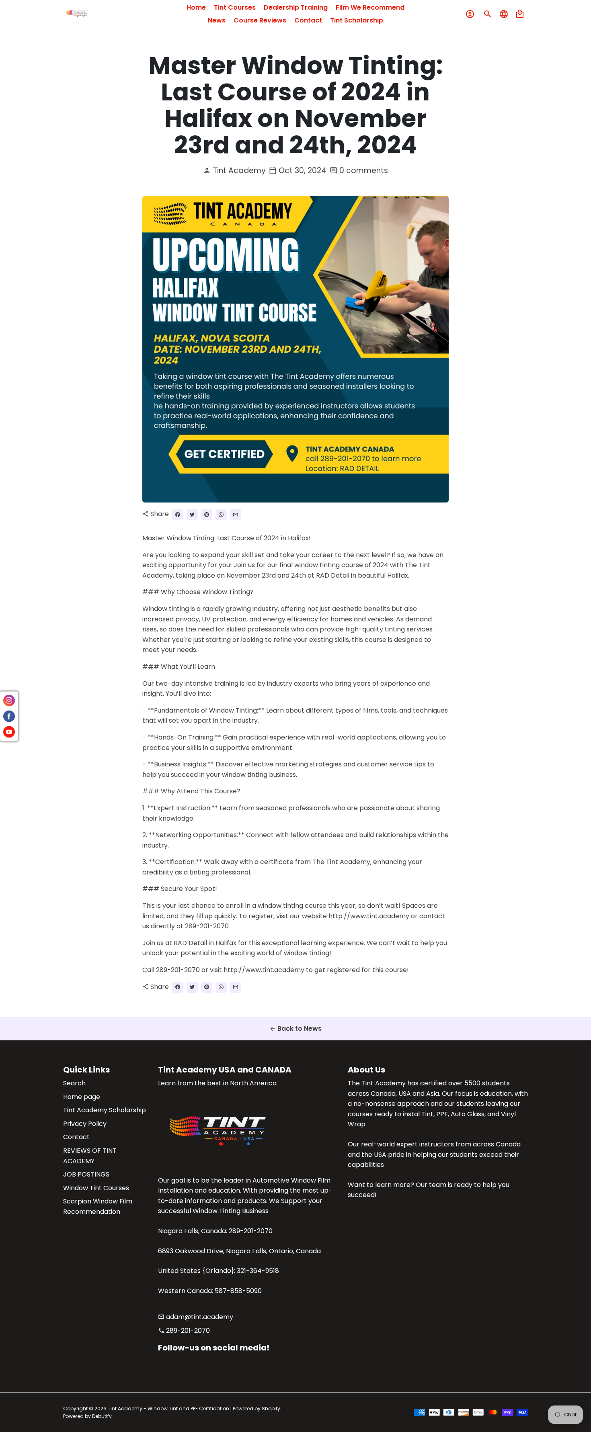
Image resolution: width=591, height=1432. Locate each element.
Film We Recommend (370, 7)
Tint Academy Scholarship (104, 1110)
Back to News (295, 1028)
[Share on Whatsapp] (221, 514)
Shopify (271, 1408)
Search (74, 1083)
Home (196, 7)
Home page (81, 1096)
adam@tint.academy (195, 1317)
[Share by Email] (235, 514)
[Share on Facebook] (177, 514)
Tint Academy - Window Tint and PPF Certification (168, 1408)
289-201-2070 (184, 1330)
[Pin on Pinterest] (206, 514)
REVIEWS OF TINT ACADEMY (90, 1156)
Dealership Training (296, 7)
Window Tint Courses (96, 1188)
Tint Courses (235, 7)
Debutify (102, 1416)
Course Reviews (260, 20)
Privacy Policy (85, 1123)
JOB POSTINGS (86, 1174)
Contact (308, 20)
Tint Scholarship (356, 20)
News (217, 20)
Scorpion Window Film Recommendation (97, 1206)
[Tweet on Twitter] (192, 514)
